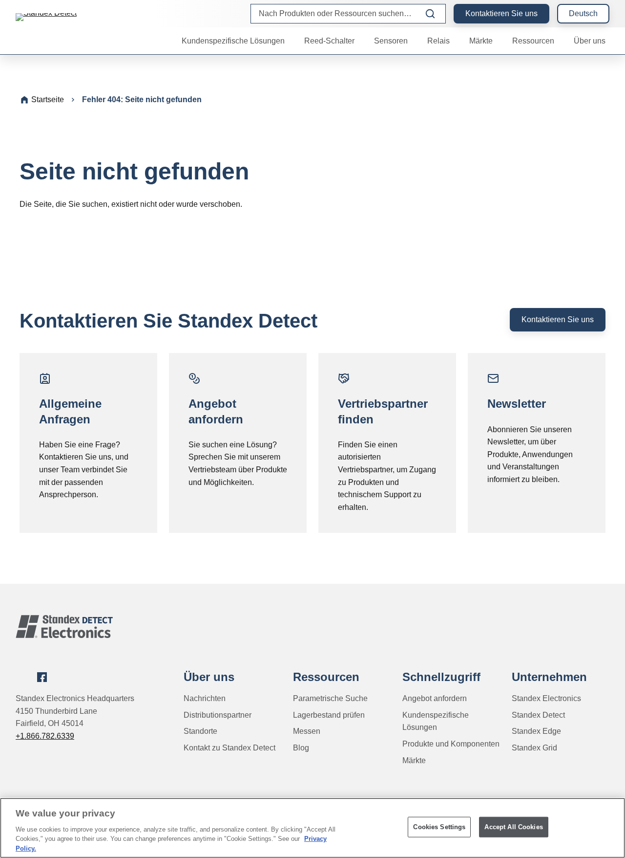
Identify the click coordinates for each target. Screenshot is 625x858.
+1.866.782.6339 (45, 736)
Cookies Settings (439, 827)
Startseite (47, 99)
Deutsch (583, 13)
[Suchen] (430, 13)
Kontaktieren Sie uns (501, 13)
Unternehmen (549, 676)
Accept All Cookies (513, 827)
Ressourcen (326, 676)
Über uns (209, 676)
